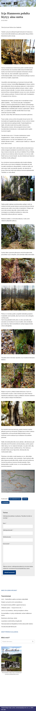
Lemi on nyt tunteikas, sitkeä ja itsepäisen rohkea (14, 610)
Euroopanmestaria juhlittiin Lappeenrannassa (13, 605)
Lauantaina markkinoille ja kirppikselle (11, 621)
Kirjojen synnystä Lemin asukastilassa (11, 602)
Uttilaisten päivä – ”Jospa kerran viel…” (12, 607)
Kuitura (25, 498)
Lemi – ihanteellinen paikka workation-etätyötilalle (14, 599)
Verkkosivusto (7, 537)
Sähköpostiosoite (8, 530)
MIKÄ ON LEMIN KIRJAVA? (9, 590)
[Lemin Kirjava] (6, 3)
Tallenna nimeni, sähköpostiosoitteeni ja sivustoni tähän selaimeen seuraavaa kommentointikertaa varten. (18, 567)
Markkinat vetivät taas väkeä (9, 618)
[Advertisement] (13, 688)
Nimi (4, 523)
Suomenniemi (5, 502)
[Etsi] (33, 641)
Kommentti (6, 543)
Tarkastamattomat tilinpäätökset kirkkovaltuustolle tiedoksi (17, 623)
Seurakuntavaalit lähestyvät (8, 626)
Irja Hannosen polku (15, 498)
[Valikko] (16, 3)
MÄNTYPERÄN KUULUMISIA (9, 632)
